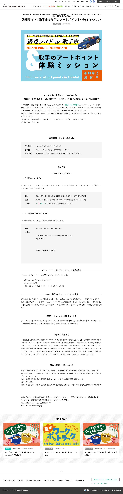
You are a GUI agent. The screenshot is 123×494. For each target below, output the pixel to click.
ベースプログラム (88, 6)
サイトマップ (95, 490)
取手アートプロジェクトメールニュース (105, 479)
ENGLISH (108, 1)
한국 (116, 1)
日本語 (100, 1)
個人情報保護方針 (116, 490)
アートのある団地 (49, 6)
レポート (99, 6)
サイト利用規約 (105, 490)
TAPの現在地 (37, 6)
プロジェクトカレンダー (72, 6)
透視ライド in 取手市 (72, 105)
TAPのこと (107, 6)
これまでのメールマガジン (99, 483)
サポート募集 (80, 480)
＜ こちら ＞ (40, 203)
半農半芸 (60, 6)
